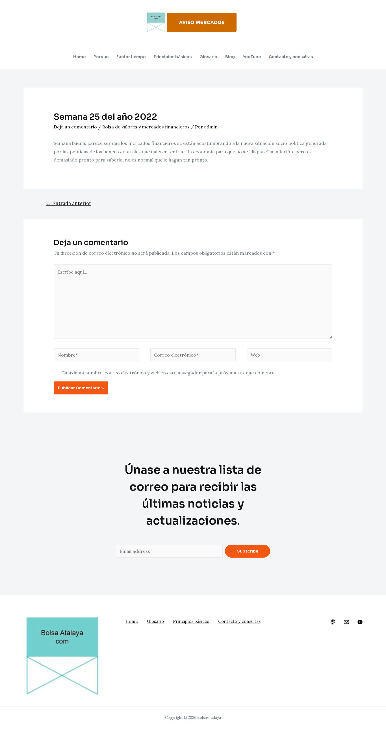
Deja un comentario (75, 127)
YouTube (252, 56)
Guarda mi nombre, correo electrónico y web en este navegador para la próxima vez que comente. (168, 373)
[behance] (332, 622)
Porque (101, 56)
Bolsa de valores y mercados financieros (146, 127)
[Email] (346, 622)
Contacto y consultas (291, 56)
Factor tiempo (131, 56)
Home (79, 56)
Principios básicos (173, 56)
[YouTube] (360, 622)
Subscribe (247, 551)
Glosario (208, 56)
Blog (230, 56)
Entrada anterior (68, 203)
